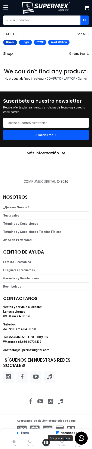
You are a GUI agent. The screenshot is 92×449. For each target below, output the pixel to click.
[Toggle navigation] (5, 8)
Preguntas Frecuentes (19, 270)
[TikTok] (49, 377)
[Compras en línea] (81, 438)
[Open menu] (46, 442)
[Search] (30, 441)
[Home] (14, 441)
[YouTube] (36, 377)
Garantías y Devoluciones (21, 278)
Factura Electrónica (17, 262)
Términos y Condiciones (20, 223)
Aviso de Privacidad (17, 240)
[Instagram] (8, 377)
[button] (72, 433)
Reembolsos (12, 286)
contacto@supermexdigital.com (26, 350)
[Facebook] (22, 377)
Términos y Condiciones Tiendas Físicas (32, 232)
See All (82, 34)
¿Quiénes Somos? (16, 207)
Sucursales (11, 215)
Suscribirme (45, 135)
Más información (43, 153)
